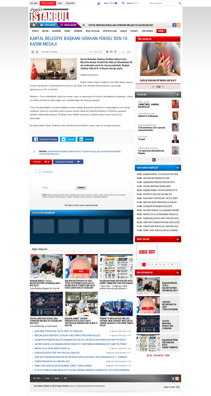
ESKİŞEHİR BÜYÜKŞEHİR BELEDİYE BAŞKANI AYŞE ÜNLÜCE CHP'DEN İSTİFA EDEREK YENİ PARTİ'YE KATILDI (80, 340)
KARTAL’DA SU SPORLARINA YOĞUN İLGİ (52, 348)
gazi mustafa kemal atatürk (108, 151)
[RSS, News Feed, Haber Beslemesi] (178, 25)
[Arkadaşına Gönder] (111, 51)
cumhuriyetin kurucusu (49, 154)
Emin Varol (143, 137)
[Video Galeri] (68, 25)
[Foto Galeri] (48, 25)
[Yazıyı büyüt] (129, 51)
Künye (47, 378)
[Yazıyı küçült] (122, 51)
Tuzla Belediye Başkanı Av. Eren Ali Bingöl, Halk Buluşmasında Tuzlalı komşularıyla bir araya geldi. (45, 285)
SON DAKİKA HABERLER (147, 168)
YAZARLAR (141, 94)
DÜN (167, 355)
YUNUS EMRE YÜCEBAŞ (151, 150)
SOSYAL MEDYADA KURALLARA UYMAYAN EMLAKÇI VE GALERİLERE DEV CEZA (157, 188)
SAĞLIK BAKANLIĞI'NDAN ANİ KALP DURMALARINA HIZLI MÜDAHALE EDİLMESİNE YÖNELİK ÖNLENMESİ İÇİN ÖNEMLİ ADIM (158, 81)
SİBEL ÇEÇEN (148, 104)
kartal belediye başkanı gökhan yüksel (64, 151)
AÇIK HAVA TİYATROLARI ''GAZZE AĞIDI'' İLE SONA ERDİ (59, 331)
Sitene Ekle (70, 3)
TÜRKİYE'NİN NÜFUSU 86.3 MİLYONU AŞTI (52, 361)
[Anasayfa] (34, 25)
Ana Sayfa (34, 3)
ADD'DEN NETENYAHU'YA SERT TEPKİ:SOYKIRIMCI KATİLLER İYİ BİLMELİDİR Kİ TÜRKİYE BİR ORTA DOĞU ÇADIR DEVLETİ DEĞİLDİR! (170, 306)
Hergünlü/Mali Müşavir (151, 127)
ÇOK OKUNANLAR (145, 272)
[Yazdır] (115, 51)
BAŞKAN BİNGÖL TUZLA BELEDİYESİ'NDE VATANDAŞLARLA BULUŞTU (157, 176)
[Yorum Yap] (107, 51)
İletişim (56, 378)
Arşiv (60, 3)
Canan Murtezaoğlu (148, 114)
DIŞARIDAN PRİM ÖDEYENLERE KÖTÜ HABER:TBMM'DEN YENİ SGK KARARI (156, 184)
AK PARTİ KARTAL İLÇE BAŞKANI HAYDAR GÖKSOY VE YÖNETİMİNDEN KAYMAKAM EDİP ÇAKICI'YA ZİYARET (81, 344)
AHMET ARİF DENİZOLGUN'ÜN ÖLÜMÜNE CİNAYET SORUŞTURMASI (63, 366)
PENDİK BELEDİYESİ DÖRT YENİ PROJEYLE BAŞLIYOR (57, 353)
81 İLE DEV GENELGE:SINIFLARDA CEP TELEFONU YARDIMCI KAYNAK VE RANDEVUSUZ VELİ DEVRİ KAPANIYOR (82, 370)
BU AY (149, 355)
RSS (65, 378)
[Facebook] (32, 51)
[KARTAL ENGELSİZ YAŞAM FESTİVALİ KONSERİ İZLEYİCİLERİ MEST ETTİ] (146, 252)
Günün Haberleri (48, 3)
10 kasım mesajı (89, 151)
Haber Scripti (169, 387)
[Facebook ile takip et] (174, 25)
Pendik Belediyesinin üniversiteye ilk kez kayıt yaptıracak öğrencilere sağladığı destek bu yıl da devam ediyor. (81, 322)
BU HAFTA (158, 355)
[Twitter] (37, 51)
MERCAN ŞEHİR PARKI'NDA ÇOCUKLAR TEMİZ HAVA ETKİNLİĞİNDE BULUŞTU (67, 335)
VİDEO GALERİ (143, 239)
